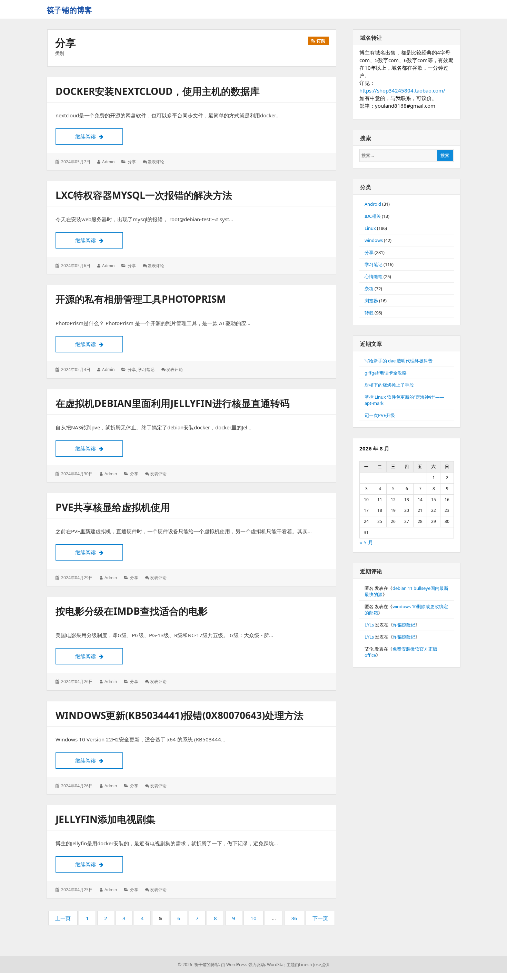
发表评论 (156, 162)
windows (374, 240)
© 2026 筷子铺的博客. (199, 964)
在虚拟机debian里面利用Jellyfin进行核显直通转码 (173, 403)
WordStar (276, 964)
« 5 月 (366, 542)
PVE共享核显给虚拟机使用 (113, 507)
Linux (370, 228)
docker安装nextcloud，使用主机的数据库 (158, 91)
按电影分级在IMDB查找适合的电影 (132, 610)
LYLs (369, 625)
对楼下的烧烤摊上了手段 (389, 385)
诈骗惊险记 (404, 625)
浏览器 (371, 301)
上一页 (63, 918)
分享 (132, 162)
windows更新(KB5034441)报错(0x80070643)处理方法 (180, 715)
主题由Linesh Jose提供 (308, 964)
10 (255, 919)
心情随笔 (373, 276)
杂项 (369, 288)
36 (296, 919)
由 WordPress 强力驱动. (243, 964)
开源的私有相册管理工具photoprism (141, 298)
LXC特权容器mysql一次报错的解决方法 (144, 195)
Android (373, 204)
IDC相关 (373, 216)
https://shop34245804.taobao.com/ (402, 90)
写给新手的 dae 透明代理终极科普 (399, 361)
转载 (369, 313)
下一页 (320, 918)
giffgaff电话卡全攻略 (386, 373)
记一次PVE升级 (380, 415)
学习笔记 (146, 369)
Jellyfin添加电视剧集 (106, 819)
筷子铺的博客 (69, 9)
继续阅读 (99, 136)
